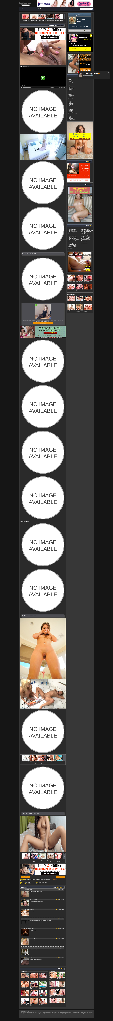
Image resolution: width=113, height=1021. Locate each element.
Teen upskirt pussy (84, 243)
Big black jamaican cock (72, 248)
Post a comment (24, 887)
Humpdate (70, 101)
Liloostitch (70, 91)
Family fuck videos (25, 860)
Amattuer (70, 97)
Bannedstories (71, 100)
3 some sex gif (59, 761)
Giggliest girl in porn (72, 246)
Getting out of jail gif (72, 229)
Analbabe (70, 94)
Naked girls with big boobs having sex (34, 762)
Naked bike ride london (85, 241)
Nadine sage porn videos (72, 243)
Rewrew (70, 106)
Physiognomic (24, 938)
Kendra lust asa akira (85, 238)
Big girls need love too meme (33, 988)
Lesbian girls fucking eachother (58, 861)
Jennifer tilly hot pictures (85, 235)
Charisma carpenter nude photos (34, 1005)
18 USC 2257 (36, 1014)
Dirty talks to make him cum (73, 239)
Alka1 (57, 879)
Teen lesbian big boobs (59, 20)
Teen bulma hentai (70, 290)
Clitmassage (70, 105)
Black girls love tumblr (72, 245)
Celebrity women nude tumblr (53, 979)
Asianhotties (70, 115)
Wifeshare (70, 89)
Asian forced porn (84, 240)
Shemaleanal (70, 109)
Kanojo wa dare (41, 996)
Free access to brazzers (33, 996)
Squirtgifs (70, 111)
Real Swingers (31, 8)
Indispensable (24, 899)
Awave (23, 909)
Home (23, 8)
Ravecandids (70, 98)
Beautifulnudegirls (71, 86)
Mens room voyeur (71, 233)
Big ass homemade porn (24, 1004)
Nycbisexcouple (71, 88)
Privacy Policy (31, 1014)
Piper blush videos (60, 978)
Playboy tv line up (84, 232)
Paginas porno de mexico (85, 237)
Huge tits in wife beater (72, 237)
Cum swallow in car (50, 20)
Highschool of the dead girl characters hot (79, 311)
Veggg (69, 116)
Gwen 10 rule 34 (69, 310)
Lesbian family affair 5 (85, 233)
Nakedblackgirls (71, 103)
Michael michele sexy (72, 236)
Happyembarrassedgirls (72, 113)
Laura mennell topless (72, 235)
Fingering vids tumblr (42, 860)
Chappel (23, 918)
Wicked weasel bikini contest (26, 762)
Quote (63, 889)
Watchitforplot (71, 93)
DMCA (41, 1014)
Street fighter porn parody (52, 996)
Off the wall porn (25, 20)
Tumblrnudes (70, 82)
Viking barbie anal (71, 230)
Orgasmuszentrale (71, 85)
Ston (22, 928)
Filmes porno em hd (60, 995)
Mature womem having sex (73, 247)
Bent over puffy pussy (85, 229)
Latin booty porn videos (72, 231)
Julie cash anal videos (72, 238)
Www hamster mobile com (73, 241)
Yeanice (69, 81)
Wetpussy (70, 96)
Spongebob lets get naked (85, 236)
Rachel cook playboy (79, 281)
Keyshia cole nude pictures (78, 290)
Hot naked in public (87, 281)
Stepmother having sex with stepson (50, 762)
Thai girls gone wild (72, 244)
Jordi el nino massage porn (24, 979)
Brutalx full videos (24, 996)
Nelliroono (70, 80)
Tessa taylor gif (71, 232)
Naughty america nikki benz (42, 988)
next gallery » (60, 876)
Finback (23, 957)
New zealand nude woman (88, 290)
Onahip (69, 108)
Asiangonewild (71, 95)
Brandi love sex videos (72, 240)
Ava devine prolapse (24, 987)
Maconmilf (70, 102)
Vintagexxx (70, 110)
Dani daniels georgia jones (86, 228)
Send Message (43, 323)
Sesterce (23, 889)
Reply (60, 889)
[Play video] (43, 88)
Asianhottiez (70, 104)
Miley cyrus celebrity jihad (86, 231)
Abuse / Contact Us (24, 1014)
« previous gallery (25, 876)
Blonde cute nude (71, 250)
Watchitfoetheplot (71, 112)
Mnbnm (69, 87)
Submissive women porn (42, 762)
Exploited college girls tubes (50, 861)
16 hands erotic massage (53, 987)
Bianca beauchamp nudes (34, 21)
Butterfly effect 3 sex (42, 1004)
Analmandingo (71, 83)
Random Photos (40, 8)
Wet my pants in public (60, 987)
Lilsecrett (70, 90)
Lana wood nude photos (71, 281)
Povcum (69, 78)
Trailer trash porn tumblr (34, 861)
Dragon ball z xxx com (72, 228)
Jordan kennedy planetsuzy (86, 311)
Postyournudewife (71, 119)
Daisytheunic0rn (71, 118)
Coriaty (23, 948)
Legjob (69, 117)
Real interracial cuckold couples (87, 230)
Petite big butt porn (42, 20)
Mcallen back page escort (85, 239)
